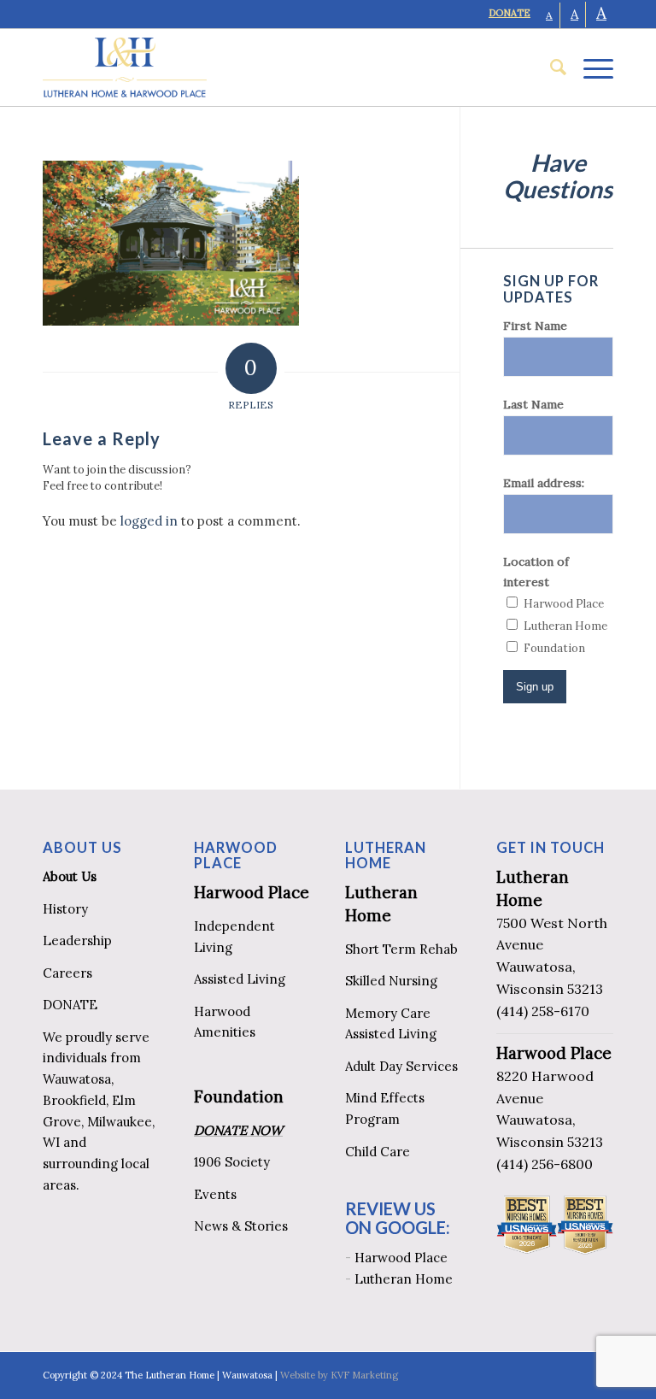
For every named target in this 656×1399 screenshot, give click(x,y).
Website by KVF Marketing (339, 1375)
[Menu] (589, 67)
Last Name (533, 404)
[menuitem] (549, 67)
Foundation (239, 1096)
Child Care (377, 1151)
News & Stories (241, 1226)
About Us (70, 876)
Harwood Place (251, 892)
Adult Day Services (401, 1066)
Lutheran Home (403, 1279)
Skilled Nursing (391, 981)
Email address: (543, 483)
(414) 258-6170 (542, 1011)
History (65, 909)
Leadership (77, 940)
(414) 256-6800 (544, 1164)
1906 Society (232, 1162)
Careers (67, 973)
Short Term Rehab (401, 949)
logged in (149, 521)
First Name (535, 325)
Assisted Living (239, 979)
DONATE (509, 13)
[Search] (549, 67)
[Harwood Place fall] (171, 321)
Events (215, 1194)
